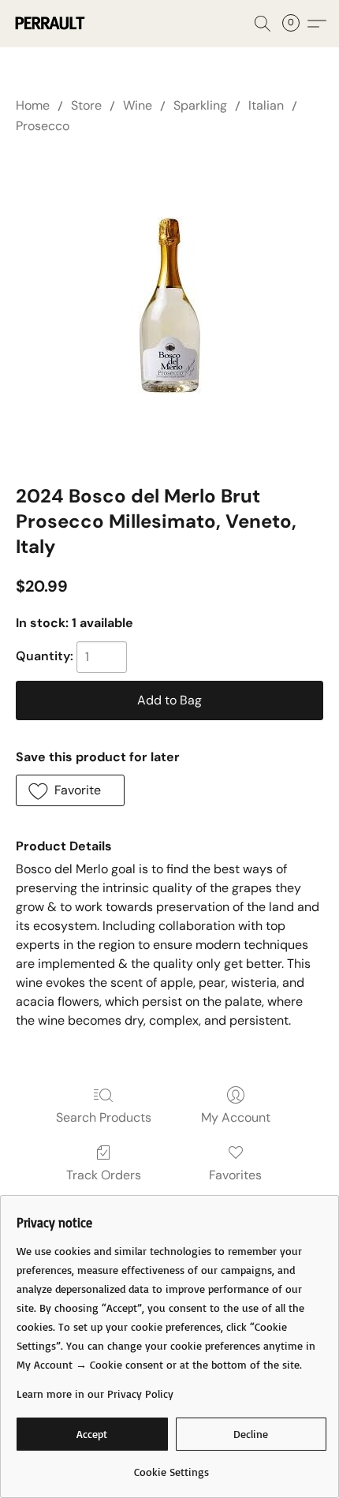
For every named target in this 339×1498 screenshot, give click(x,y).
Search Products (103, 1117)
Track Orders (103, 1175)
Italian (266, 105)
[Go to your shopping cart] (296, 24)
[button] (51, 23)
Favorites (235, 1175)
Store (86, 105)
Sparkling (200, 105)
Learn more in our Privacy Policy (95, 1393)
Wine (137, 105)
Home (33, 105)
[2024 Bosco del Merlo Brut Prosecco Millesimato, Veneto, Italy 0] (170, 305)
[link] (171, 1466)
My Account (235, 1117)
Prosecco (42, 126)
